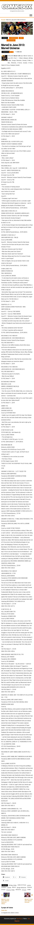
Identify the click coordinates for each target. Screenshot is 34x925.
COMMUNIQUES (13, 38)
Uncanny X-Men (10, 890)
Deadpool (3, 887)
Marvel (14, 887)
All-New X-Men (13, 885)
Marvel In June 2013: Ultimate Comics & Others (5, 901)
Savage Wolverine (21, 887)
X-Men (29, 889)
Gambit (9, 887)
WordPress (19, 918)
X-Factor (24, 890)
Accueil (3, 20)
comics (29, 885)
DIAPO (21, 38)
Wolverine (18, 889)
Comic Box (19, 51)
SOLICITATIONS (11, 40)
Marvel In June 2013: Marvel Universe (29, 901)
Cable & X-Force (21, 885)
